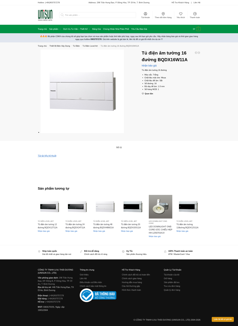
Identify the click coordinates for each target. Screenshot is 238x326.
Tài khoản (145, 17)
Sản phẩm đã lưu (171, 282)
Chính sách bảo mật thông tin (93, 286)
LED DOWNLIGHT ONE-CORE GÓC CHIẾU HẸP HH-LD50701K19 (160, 229)
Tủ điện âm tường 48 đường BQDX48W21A (103, 226)
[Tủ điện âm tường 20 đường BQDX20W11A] (198, 52)
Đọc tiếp (49, 237)
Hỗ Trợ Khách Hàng (180, 2)
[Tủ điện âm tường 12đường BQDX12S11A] (188, 207)
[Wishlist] (57, 199)
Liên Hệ (197, 2)
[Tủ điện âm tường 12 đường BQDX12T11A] (49, 207)
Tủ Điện (76, 46)
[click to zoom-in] (89, 91)
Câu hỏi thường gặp (131, 286)
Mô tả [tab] (119, 147)
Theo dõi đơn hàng (163, 17)
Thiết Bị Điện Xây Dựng (59, 46)
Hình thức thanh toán (131, 290)
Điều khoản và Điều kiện (91, 282)
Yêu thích (181, 17)
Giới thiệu (84, 274)
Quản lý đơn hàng (172, 290)
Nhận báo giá (149, 65)
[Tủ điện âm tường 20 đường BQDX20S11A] (133, 207)
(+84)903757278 (52, 2)
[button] (196, 29)
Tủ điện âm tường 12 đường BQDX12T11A (47, 226)
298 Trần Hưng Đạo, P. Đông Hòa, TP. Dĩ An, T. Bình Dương (123, 2)
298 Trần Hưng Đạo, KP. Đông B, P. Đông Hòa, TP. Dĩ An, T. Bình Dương (55, 281)
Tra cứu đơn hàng (172, 286)
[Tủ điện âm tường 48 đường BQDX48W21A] (105, 207)
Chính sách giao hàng (132, 278)
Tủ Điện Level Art (90, 46)
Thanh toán (195, 17)
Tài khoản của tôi (171, 274)
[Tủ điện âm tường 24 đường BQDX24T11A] (77, 207)
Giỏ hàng (168, 278)
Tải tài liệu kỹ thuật (47, 156)
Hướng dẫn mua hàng (132, 282)
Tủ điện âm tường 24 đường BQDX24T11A (75, 226)
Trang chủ (42, 46)
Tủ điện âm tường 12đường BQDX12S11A (187, 226)
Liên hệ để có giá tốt (223, 319)
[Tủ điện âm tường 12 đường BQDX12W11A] (196, 52)
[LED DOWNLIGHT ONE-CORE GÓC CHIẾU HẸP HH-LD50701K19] (160, 207)
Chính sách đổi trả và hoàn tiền (136, 274)
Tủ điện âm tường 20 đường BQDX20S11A (131, 226)
